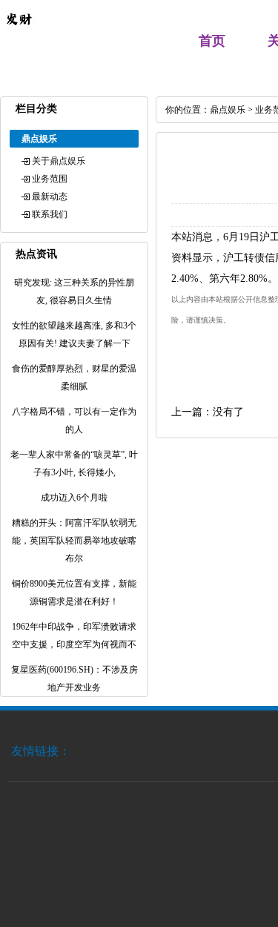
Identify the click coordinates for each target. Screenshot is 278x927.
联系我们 (49, 214)
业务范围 (49, 179)
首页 (212, 40)
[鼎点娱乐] (18, 34)
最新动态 (49, 196)
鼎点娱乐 (227, 110)
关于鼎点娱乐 (58, 161)
